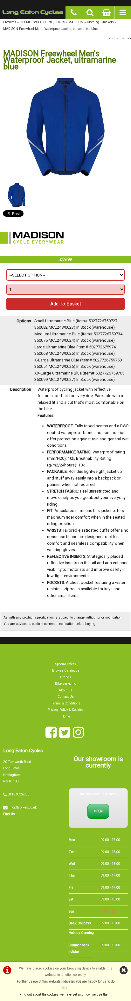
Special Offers (65, 664)
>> (129, 38)
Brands (65, 677)
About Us (65, 690)
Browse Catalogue (65, 670)
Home (65, 716)
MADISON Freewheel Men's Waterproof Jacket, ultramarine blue (50, 29)
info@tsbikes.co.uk (23, 807)
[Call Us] (74, 11)
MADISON (75, 22)
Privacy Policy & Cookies (66, 710)
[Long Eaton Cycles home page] (33, 12)
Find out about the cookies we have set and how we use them (65, 994)
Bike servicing (65, 684)
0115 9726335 (19, 794)
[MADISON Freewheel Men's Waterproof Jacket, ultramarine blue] (65, 127)
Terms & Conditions (65, 703)
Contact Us (66, 697)
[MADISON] (32, 252)
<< (111, 38)
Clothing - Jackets (100, 22)
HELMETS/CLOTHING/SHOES (42, 22)
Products (9, 22)
